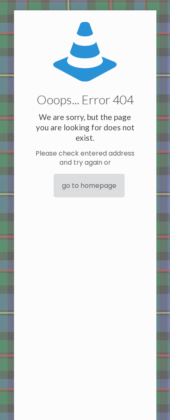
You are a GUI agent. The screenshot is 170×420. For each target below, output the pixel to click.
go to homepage (89, 185)
